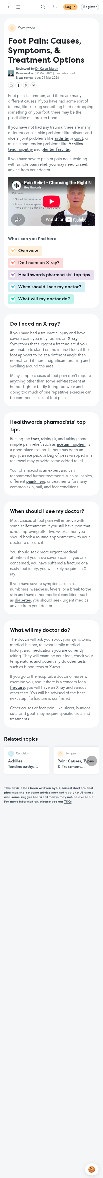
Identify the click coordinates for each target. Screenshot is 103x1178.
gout (78, 139)
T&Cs (68, 801)
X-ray (72, 339)
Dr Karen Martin (46, 68)
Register (90, 7)
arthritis (61, 139)
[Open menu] (18, 7)
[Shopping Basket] (54, 7)
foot (35, 439)
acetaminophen (71, 445)
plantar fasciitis (56, 150)
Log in (70, 7)
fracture (17, 688)
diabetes (23, 601)
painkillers (35, 482)
